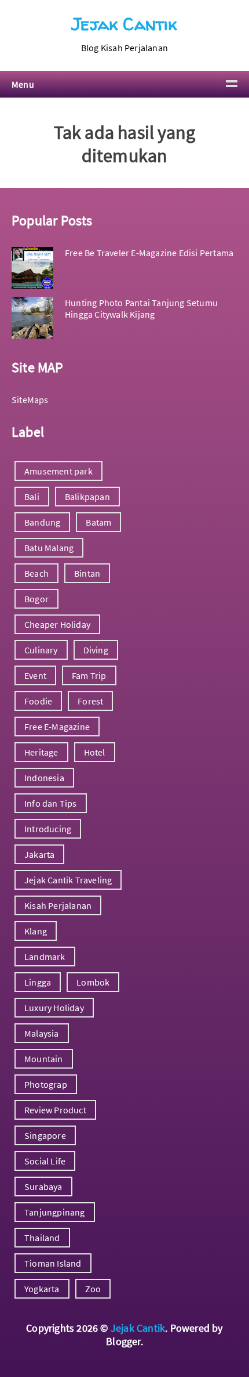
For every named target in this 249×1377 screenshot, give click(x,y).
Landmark (44, 956)
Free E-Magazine (57, 726)
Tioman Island (53, 1263)
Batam (98, 522)
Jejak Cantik (124, 23)
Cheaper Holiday (57, 624)
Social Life (44, 1161)
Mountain (43, 1059)
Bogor (36, 599)
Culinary (41, 650)
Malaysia (41, 1033)
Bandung (42, 522)
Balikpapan (87, 496)
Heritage (41, 752)
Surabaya (43, 1186)
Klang (35, 931)
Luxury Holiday (54, 1007)
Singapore (45, 1135)
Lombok (92, 982)
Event (35, 675)
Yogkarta (42, 1289)
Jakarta (39, 854)
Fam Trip (89, 675)
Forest (90, 701)
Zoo (93, 1289)
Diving (95, 650)
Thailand (42, 1237)
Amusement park (58, 471)
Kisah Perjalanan (57, 905)
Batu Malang (49, 547)
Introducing (47, 829)
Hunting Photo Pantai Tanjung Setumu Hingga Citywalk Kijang (141, 308)
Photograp (45, 1084)
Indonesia (44, 777)
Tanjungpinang (54, 1212)
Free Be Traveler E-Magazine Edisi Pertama (149, 252)
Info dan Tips (50, 803)
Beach (36, 573)
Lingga (37, 982)
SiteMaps (30, 399)
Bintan (87, 573)
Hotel (94, 752)
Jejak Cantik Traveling (68, 880)
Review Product (55, 1110)
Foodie (38, 701)
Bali (31, 496)
